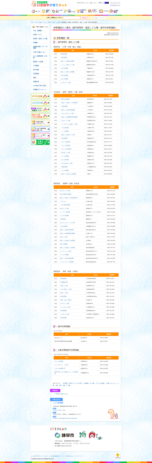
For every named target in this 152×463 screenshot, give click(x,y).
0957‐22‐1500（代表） (59, 410)
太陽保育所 (63, 219)
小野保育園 (64, 57)
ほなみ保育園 (64, 75)
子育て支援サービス (69, 11)
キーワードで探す (57, 11)
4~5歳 (68, 385)
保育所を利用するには (62, 394)
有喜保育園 (64, 54)
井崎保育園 (63, 278)
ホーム (36, 11)
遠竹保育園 (63, 296)
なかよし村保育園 (66, 149)
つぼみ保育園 (63, 226)
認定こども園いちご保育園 (68, 102)
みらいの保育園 (59, 361)
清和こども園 (64, 293)
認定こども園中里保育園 (67, 230)
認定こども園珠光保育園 (67, 61)
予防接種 (36, 73)
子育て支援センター (39, 52)
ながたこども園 (64, 303)
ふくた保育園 (65, 156)
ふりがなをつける (115, 3)
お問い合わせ (69, 456)
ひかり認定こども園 (65, 289)
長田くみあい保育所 (65, 300)
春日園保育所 (64, 282)
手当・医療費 (37, 30)
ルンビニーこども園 (65, 251)
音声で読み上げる (115, 5)
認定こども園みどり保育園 (67, 247)
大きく (95, 3)
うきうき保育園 (59, 368)
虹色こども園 (63, 237)
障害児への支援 (38, 62)
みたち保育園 (65, 160)
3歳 (64, 385)
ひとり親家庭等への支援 (40, 56)
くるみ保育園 (65, 127)
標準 (91, 3)
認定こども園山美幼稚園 (67, 258)
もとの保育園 (65, 170)
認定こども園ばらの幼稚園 (67, 240)
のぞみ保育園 (64, 68)
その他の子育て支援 (39, 85)
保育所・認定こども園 (54, 22)
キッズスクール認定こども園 (69, 124)
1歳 (57, 385)
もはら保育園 (64, 79)
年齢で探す (46, 11)
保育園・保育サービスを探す (73, 383)
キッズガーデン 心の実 (61, 365)
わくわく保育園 (64, 254)
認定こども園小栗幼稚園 (68, 110)
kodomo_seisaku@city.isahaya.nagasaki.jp (65, 418)
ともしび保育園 (65, 145)
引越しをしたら (111, 383)
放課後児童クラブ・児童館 (40, 47)
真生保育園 (64, 138)
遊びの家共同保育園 (65, 194)
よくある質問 (115, 11)
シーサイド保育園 (65, 212)
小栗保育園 (64, 106)
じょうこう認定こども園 (67, 65)
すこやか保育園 (64, 215)
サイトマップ (99, 18)
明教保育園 (64, 167)
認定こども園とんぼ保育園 (68, 174)
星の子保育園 (63, 244)
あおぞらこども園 (65, 190)
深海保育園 (63, 310)
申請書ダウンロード (39, 89)
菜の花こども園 (65, 152)
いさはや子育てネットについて (39, 456)
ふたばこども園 (64, 314)
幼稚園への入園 (89, 383)
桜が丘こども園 (64, 208)
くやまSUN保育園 (65, 205)
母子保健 (36, 69)
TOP (32, 22)
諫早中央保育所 (65, 99)
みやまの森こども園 (66, 163)
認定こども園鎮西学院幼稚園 (69, 117)
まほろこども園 (65, 120)
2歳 (60, 385)
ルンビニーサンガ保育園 (67, 262)
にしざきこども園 (65, 307)
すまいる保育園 (65, 142)
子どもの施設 (100, 383)
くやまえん (63, 201)
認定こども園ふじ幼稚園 (67, 72)
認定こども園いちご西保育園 (68, 198)
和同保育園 (63, 318)
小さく (87, 3)
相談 (34, 77)
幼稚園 (35, 42)
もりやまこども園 (66, 82)
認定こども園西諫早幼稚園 (67, 233)
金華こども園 (64, 285)
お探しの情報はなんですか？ (55, 17)
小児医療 (36, 65)
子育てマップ (92, 11)
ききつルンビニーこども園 (67, 222)
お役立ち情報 (81, 11)
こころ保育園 (65, 131)
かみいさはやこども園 (67, 113)
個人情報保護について (57, 456)
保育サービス (37, 34)
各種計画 (36, 81)
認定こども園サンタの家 (68, 135)
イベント (103, 11)
